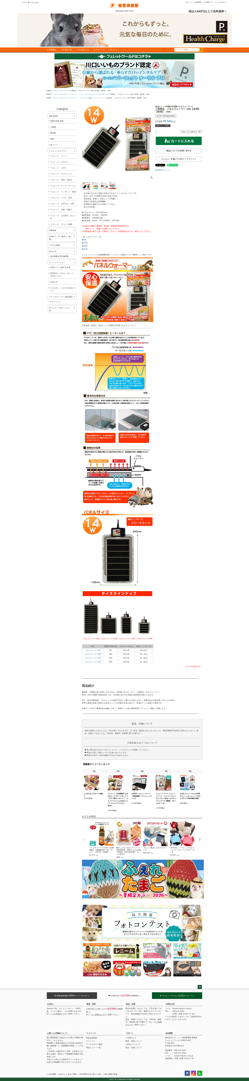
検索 (201, 50)
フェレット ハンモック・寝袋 (81, 98)
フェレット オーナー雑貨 (61, 224)
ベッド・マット (98, 98)
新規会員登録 (91, 1038)
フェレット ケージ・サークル (81, 94)
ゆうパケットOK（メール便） (59, 309)
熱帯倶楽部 (53, 116)
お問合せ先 (170, 1004)
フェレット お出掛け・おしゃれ (63, 217)
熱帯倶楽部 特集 (57, 121)
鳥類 (52, 139)
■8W (84, 240)
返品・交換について (134, 1048)
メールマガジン (221, 2)
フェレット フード (58, 156)
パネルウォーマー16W (92, 658)
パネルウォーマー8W (93, 650)
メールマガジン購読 (94, 1044)
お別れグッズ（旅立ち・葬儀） (60, 237)
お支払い (50, 1004)
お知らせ (54, 282)
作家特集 (52, 230)
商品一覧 (68, 50)
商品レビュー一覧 (93, 1048)
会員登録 (198, 2)
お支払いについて (133, 1044)
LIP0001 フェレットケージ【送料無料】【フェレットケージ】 (142, 796)
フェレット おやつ (58, 168)
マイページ (100, 50)
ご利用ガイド (209, 2)
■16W (85, 246)
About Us (52, 251)
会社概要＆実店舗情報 (59, 256)
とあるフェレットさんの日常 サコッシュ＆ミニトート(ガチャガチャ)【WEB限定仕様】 (190, 796)
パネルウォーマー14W (92, 654)
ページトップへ (200, 987)
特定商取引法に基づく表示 (91, 1074)
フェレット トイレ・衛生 (61, 198)
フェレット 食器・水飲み (61, 180)
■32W (85, 249)
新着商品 (52, 50)
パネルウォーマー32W (92, 662)
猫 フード (54, 145)
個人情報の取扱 (111, 1074)
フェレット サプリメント (61, 174)
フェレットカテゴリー (60, 91)
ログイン (189, 2)
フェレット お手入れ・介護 (62, 204)
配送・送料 (91, 1004)
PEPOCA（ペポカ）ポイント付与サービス (62, 274)
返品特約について (162, 170)
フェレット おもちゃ (59, 162)
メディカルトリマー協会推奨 (60, 297)
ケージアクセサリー (100, 94)
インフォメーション (57, 262)
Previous (84, 839)
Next (199, 839)
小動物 (53, 127)
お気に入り (84, 50)
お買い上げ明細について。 (58, 1033)
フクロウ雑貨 (54, 245)
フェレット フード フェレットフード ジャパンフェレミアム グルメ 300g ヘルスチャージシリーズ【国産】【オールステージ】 (166, 798)
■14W (85, 243)
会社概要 (169, 1033)
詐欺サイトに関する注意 (60, 267)
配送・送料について (134, 1041)
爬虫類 (53, 133)
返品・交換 (130, 1004)
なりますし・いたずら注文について (63, 289)
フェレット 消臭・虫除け (61, 210)
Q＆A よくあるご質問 (68, 1074)
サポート (129, 1033)
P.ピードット (55, 302)
